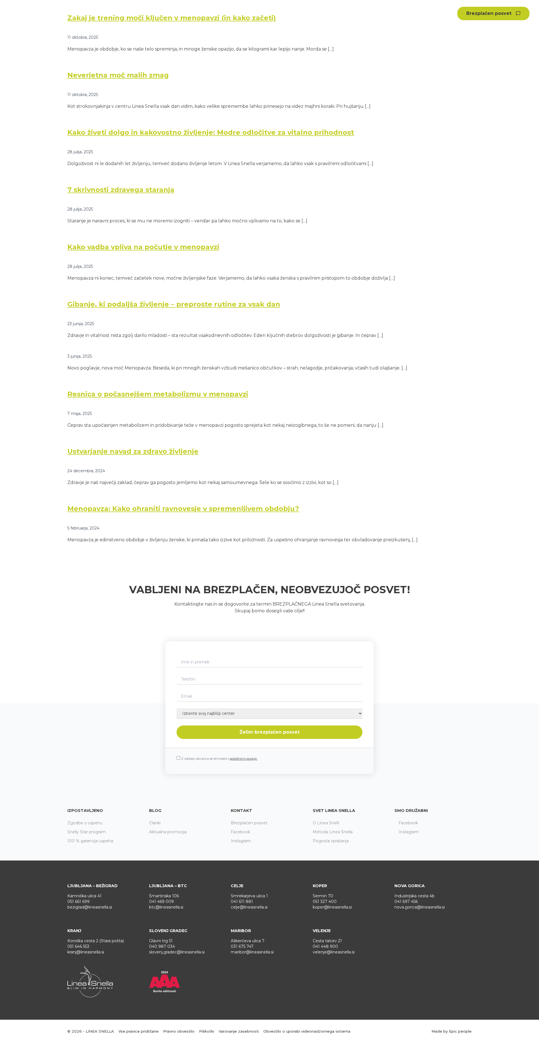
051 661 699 (78, 901)
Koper (320, 885)
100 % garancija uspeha (90, 840)
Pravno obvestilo (179, 1031)
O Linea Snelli (326, 822)
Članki (155, 822)
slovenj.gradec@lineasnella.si (177, 952)
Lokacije (427, 13)
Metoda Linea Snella (333, 831)
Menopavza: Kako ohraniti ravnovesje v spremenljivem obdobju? (183, 509)
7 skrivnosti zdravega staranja (120, 190)
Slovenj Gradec (168, 930)
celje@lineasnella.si (249, 907)
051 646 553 (78, 946)
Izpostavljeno (85, 810)
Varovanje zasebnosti (239, 1031)
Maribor (241, 930)
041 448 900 (325, 946)
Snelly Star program (86, 831)
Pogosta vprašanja (331, 840)
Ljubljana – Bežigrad (92, 885)
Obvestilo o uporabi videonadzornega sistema (306, 1031)
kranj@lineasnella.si (85, 952)
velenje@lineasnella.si (334, 952)
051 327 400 (325, 901)
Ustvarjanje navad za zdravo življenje (132, 451)
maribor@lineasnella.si (252, 952)
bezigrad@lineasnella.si (89, 907)
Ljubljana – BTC (168, 885)
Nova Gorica (409, 885)
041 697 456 (406, 901)
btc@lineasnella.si (166, 907)
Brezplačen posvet (488, 13)
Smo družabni (411, 810)
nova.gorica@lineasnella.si (419, 907)
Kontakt (241, 810)
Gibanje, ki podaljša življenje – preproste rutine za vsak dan (173, 304)
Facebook (240, 831)
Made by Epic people (451, 1031)
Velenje (322, 930)
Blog (155, 810)
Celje (237, 885)
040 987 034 (162, 946)
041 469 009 (161, 901)
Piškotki (206, 1031)
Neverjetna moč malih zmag (118, 75)
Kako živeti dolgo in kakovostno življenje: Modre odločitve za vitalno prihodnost (210, 132)
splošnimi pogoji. (243, 758)
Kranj (74, 930)
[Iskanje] (452, 13)
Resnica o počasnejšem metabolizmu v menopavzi (157, 394)
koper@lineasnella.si (332, 907)
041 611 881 (242, 901)
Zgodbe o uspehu (300, 13)
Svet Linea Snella (334, 810)
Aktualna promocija (355, 13)
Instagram (241, 840)
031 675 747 (242, 946)
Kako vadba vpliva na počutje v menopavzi (143, 247)
